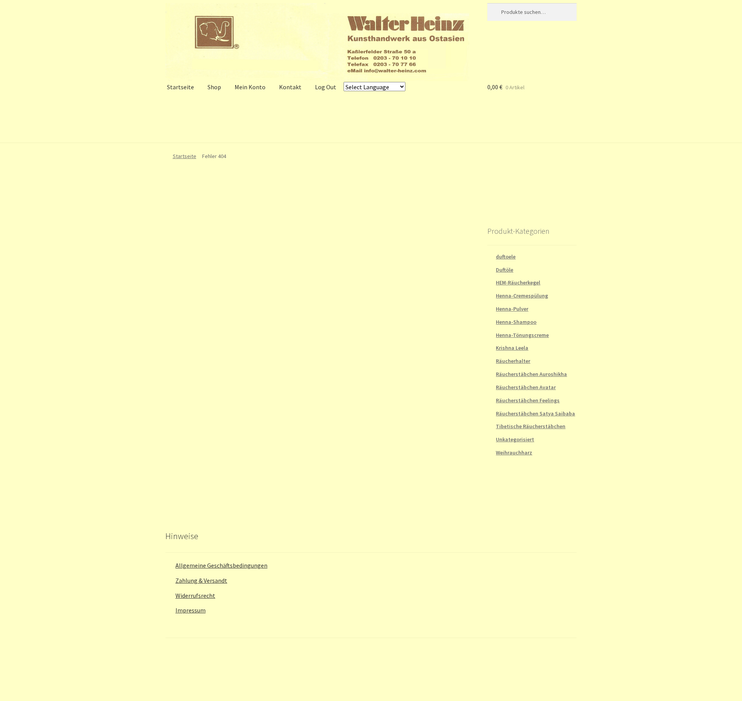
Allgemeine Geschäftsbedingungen (221, 565)
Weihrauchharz (514, 452)
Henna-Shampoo (516, 321)
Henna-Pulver (512, 308)
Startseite (180, 87)
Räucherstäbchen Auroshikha (531, 374)
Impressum (190, 610)
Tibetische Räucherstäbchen (530, 426)
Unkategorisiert (515, 439)
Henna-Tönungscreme (522, 335)
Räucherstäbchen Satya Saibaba (535, 413)
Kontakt (290, 87)
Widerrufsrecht (195, 595)
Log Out (325, 87)
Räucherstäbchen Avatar (526, 387)
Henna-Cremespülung (522, 295)
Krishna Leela (512, 347)
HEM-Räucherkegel (518, 282)
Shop (214, 87)
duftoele (506, 256)
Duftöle (504, 269)
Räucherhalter (513, 360)
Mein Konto (250, 87)
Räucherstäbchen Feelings (528, 400)
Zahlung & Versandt (201, 580)
